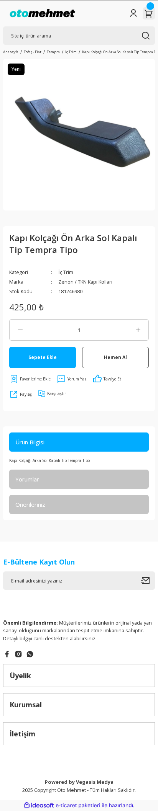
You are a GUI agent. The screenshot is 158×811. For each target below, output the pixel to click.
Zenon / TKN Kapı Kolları (85, 281)
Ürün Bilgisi (29, 442)
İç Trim (65, 272)
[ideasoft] (38, 805)
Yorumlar (27, 479)
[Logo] (42, 13)
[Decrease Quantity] (20, 330)
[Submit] (148, 580)
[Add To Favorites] (30, 378)
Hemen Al (115, 357)
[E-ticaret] (78, 805)
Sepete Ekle (42, 357)
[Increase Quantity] (137, 330)
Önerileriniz (30, 504)
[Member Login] (133, 13)
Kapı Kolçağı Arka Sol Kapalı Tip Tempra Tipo (49, 460)
